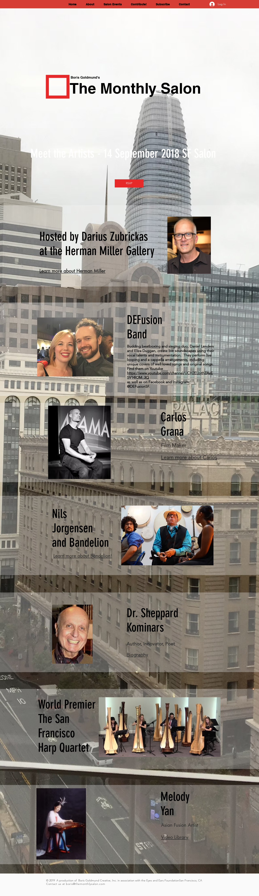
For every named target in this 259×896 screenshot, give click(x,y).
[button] (92, 4)
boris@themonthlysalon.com (85, 884)
